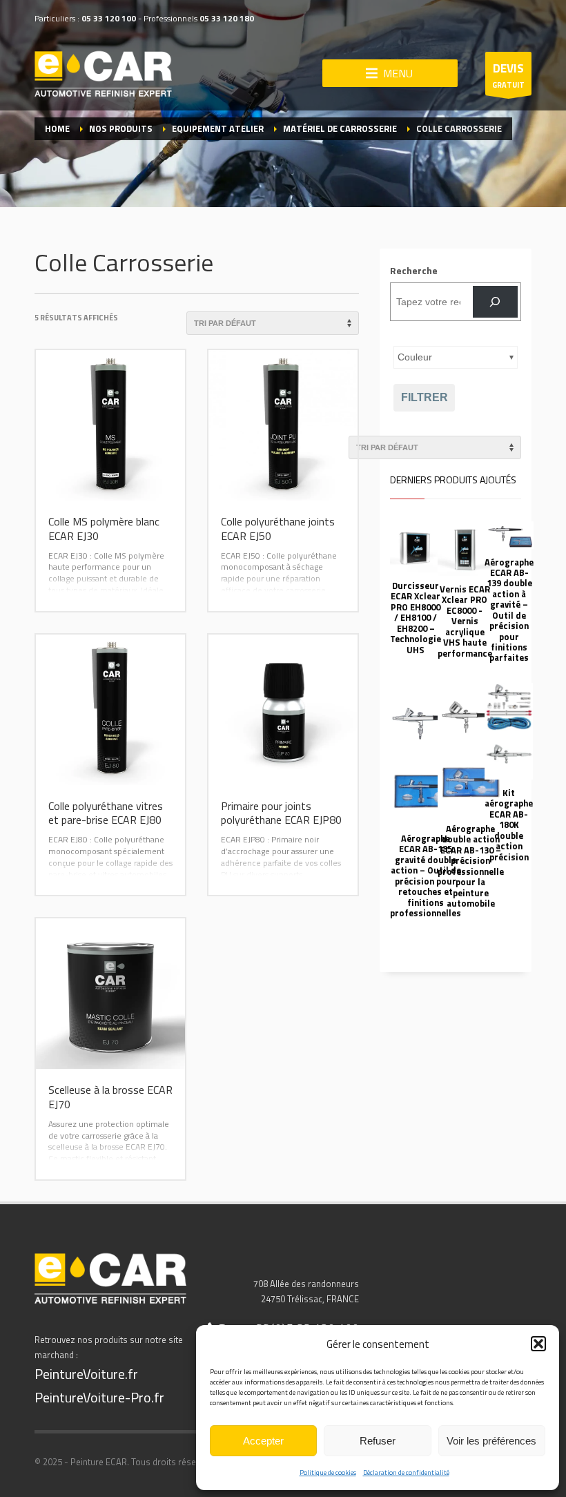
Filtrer (424, 397)
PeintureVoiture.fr (86, 1373)
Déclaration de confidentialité (406, 1472)
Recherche (414, 270)
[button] (538, 1344)
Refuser (378, 1441)
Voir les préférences (491, 1441)
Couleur (415, 357)
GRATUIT (508, 74)
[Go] (495, 302)
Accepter (263, 1441)
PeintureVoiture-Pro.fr (99, 1397)
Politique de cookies (328, 1472)
